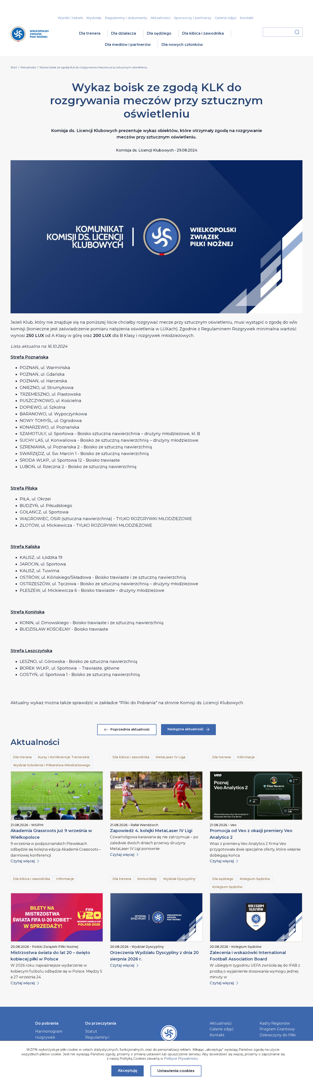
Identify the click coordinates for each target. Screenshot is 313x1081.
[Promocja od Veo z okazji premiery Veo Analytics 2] (256, 795)
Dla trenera (89, 33)
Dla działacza (123, 33)
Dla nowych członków (182, 44)
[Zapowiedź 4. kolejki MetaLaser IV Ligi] (156, 795)
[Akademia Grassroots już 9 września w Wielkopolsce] (57, 795)
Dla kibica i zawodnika (203, 33)
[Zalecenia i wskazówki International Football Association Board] (256, 917)
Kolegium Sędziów (255, 879)
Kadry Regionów (275, 1023)
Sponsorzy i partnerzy (192, 18)
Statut (91, 1031)
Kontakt (247, 18)
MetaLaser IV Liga (170, 757)
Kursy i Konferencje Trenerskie (64, 757)
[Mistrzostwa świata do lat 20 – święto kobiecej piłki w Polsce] (57, 917)
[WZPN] (30, 40)
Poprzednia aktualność (130, 729)
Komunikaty (147, 879)
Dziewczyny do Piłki (278, 1035)
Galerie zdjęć (225, 18)
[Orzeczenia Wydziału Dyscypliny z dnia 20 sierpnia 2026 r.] (156, 917)
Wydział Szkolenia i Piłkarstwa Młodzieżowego (51, 765)
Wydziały (94, 18)
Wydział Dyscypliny (179, 879)
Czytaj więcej (23, 861)
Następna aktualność (185, 729)
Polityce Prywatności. (181, 1058)
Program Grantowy (277, 1029)
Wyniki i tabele (70, 18)
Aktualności (160, 18)
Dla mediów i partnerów (128, 44)
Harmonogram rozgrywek (48, 1034)
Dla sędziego (159, 33)
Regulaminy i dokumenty (126, 18)
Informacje (246, 757)
